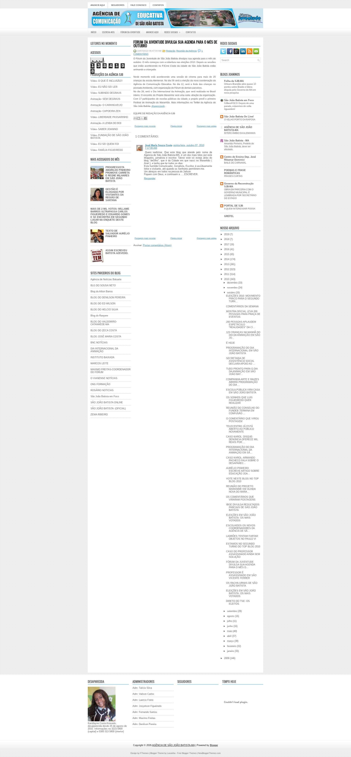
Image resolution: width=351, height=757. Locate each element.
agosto (231, 616)
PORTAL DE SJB (233, 205)
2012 (227, 269)
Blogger (214, 745)
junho (230, 626)
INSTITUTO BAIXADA (102, 357)
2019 (227, 234)
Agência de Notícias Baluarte (105, 279)
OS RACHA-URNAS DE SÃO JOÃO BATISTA (241, 584)
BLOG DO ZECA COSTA (103, 330)
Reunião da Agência (186, 51)
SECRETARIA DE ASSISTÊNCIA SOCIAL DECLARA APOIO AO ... (240, 361)
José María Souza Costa (158, 145)
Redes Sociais (172, 32)
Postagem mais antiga (206, 126)
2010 (227, 279)
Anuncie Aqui (152, 32)
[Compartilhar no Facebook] (145, 118)
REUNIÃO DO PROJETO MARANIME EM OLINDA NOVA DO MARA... (241, 489)
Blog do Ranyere (99, 315)
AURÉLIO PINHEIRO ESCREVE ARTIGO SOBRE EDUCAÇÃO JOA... (242, 471)
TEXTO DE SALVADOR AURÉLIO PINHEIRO (117, 233)
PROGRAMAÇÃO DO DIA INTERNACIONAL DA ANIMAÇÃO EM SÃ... (240, 450)
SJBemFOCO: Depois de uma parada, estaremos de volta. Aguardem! (239, 106)
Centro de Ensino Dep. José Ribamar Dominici (240, 158)
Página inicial (176, 126)
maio (230, 631)
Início (93, 32)
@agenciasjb (158, 106)
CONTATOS (158, 5)
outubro (231, 292)
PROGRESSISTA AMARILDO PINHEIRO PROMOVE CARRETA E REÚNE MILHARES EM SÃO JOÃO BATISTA (117, 174)
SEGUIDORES (117, 5)
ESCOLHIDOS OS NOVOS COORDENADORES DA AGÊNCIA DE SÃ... (240, 528)
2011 (227, 274)
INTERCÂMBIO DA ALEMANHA (239, 133)
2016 (227, 249)
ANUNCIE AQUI (97, 5)
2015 (227, 254)
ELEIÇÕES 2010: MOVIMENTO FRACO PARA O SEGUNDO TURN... (243, 298)
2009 (227, 658)
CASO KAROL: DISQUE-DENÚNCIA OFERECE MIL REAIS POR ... (242, 439)
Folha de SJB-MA (234, 81)
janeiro (231, 651)
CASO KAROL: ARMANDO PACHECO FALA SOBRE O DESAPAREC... (242, 460)
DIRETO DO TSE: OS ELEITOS (238, 602)
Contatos (191, 32)
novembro (232, 287)
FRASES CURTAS (233, 176)
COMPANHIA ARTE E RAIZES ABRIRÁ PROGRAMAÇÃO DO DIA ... (242, 382)
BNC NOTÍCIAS (98, 342)
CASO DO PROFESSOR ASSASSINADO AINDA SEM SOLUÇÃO (243, 554)
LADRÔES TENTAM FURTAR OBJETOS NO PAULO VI (242, 537)
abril (229, 636)
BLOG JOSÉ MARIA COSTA (105, 336)
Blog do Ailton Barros (101, 291)
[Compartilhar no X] (142, 118)
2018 (227, 239)
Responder (149, 178)
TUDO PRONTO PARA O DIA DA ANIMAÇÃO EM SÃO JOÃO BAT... (242, 371)
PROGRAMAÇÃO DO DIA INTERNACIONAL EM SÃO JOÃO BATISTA (242, 350)
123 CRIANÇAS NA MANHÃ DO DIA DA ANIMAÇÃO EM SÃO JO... (243, 335)
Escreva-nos (108, 32)
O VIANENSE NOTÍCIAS (103, 378)
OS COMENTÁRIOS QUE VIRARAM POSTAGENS (240, 498)
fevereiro (232, 646)
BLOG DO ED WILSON (102, 303)
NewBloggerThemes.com (209, 753)
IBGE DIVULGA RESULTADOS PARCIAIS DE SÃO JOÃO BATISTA (242, 507)
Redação (170, 51)
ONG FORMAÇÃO (100, 384)
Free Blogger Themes (187, 753)
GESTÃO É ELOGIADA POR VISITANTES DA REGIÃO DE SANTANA (114, 195)
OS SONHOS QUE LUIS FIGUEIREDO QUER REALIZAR (239, 400)
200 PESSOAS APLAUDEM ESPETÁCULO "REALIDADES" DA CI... (241, 324)
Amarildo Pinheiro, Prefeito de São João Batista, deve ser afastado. (239, 146)
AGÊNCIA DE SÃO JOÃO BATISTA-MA (238, 128)
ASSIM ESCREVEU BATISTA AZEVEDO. (116, 252)
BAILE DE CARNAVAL (235, 163)
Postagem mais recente (145, 126)
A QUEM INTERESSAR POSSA (239, 208)
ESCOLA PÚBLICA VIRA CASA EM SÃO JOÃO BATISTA (243, 391)
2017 (227, 244)
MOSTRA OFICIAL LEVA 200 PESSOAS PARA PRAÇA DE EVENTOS (243, 314)
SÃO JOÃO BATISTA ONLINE (106, 402)
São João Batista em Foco (104, 396)
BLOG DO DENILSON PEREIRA (107, 297)
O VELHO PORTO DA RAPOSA (239, 119)
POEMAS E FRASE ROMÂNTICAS (235, 172)
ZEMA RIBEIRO (99, 414)
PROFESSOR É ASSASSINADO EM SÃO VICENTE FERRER (241, 575)
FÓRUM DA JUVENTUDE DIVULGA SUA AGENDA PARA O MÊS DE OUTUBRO (175, 43)
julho (230, 621)
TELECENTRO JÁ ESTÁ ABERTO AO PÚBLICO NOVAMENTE (240, 429)
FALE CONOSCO (138, 5)
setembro (232, 611)
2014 (227, 259)
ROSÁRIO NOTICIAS (102, 390)
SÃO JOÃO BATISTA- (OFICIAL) (108, 408)
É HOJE (230, 343)
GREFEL (229, 216)
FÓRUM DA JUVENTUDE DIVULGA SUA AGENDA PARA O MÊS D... (240, 565)
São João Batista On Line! (239, 116)
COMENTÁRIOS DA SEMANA (242, 306)
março (230, 641)
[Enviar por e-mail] (135, 118)
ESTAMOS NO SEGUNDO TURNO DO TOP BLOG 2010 (243, 545)
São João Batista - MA (236, 140)
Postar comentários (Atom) (157, 245)
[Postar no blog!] (138, 118)
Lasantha (171, 753)
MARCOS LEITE (99, 363)
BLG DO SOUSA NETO (103, 285)
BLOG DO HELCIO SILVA (104, 309)
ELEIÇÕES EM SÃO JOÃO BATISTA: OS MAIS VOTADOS (241, 518)
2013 (227, 264)
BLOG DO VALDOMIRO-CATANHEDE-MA (103, 323)
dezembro (232, 282)
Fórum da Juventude (130, 32)
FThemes (144, 753)
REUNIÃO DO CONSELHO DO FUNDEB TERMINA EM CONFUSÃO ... (242, 411)
